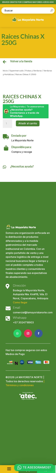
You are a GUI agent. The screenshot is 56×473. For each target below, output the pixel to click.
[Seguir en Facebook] (39, 333)
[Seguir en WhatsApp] (17, 333)
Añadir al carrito (27, 123)
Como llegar (20, 302)
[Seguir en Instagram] (28, 333)
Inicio (5, 70)
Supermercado (16, 70)
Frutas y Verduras (33, 70)
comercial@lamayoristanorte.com (33, 312)
